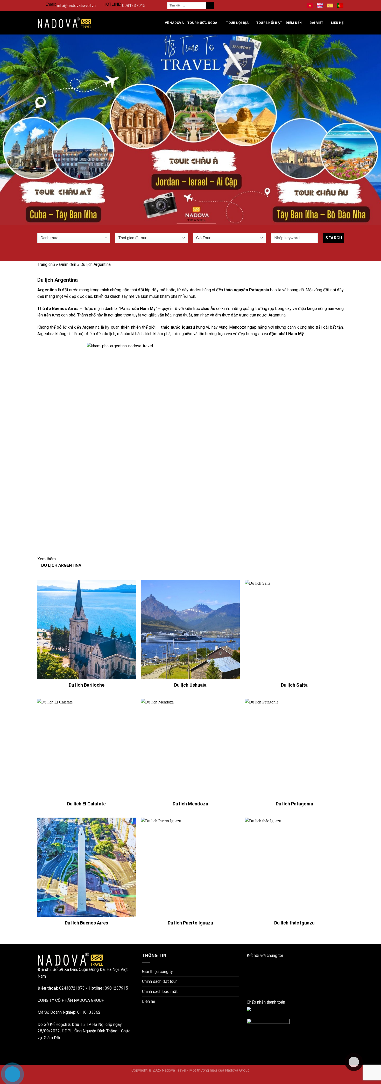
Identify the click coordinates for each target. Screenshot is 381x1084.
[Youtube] (248, 982)
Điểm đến (294, 23)
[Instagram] (248, 975)
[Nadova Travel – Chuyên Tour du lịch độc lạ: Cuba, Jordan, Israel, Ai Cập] (70, 959)
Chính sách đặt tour (159, 981)
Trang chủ (46, 264)
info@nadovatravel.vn (76, 5)
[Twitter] (248, 988)
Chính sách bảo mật (160, 991)
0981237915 (133, 5)
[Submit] (210, 6)
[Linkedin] (248, 968)
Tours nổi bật (269, 23)
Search (334, 238)
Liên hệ (337, 23)
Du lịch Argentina (61, 565)
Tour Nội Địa (237, 23)
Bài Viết (316, 23)
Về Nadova (174, 23)
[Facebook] (248, 962)
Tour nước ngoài (202, 23)
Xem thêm (47, 558)
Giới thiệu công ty (157, 971)
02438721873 (72, 988)
